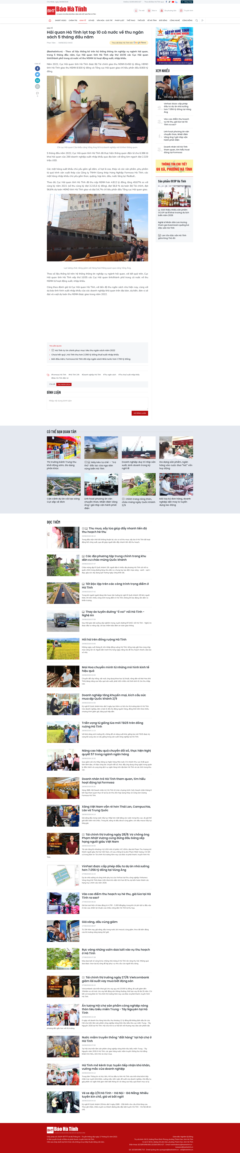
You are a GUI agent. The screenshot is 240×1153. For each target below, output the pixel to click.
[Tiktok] (169, 2)
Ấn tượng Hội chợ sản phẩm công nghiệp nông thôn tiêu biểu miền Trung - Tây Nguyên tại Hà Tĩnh (115, 1009)
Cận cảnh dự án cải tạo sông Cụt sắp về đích (63, 500)
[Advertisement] (97, 318)
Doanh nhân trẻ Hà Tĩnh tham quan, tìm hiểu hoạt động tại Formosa (177, 150)
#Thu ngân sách (109, 375)
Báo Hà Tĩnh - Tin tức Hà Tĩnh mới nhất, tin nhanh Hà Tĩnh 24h (72, 10)
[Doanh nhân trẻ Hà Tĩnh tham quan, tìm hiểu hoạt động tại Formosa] (63, 788)
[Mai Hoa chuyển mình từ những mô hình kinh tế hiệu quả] (63, 676)
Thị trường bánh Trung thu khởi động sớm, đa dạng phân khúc (61, 465)
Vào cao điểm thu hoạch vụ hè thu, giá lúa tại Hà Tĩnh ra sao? (176, 122)
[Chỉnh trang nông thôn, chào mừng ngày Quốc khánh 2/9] (139, 484)
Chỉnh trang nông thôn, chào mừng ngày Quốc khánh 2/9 (138, 502)
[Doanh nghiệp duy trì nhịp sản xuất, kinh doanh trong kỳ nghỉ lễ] (139, 447)
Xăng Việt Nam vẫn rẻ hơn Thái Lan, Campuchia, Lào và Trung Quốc (116, 808)
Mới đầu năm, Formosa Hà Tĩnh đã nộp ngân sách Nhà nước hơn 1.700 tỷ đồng (90, 359)
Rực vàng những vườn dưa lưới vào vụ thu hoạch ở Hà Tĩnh (116, 951)
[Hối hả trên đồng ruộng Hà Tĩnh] (63, 649)
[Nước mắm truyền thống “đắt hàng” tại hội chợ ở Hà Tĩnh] (63, 1046)
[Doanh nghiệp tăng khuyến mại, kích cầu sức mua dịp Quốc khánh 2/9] (63, 704)
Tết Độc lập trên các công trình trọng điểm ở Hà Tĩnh (115, 585)
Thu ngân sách (64, 384)
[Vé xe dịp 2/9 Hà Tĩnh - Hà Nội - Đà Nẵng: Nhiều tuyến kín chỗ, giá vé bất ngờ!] (63, 1102)
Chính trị (73, 20)
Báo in (154, 11)
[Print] (37, 86)
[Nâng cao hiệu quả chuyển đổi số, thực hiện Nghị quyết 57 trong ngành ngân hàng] (63, 760)
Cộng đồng (187, 20)
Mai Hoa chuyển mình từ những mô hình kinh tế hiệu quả (115, 669)
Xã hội (91, 20)
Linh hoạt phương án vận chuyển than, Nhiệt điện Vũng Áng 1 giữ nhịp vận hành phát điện (176, 135)
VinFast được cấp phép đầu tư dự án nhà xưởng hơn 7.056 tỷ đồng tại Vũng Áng (177, 108)
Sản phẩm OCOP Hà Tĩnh (172, 181)
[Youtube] (173, 2)
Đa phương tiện (170, 11)
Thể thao (131, 20)
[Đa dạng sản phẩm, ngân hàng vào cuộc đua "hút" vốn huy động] (176, 447)
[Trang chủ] (50, 20)
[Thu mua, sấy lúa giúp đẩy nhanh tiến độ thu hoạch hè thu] (63, 537)
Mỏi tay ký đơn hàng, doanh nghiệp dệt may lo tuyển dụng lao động (175, 501)
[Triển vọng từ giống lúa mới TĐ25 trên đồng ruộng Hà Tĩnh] (63, 732)
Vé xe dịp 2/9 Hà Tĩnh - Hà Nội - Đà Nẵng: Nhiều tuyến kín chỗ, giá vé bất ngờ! (115, 1094)
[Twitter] (37, 74)
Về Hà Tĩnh (152, 20)
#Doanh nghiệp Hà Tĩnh (91, 375)
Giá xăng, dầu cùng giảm (176, 97)
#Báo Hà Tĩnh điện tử (59, 378)
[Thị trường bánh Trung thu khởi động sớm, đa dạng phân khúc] (64, 447)
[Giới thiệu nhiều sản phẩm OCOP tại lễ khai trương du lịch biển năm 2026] (174, 196)
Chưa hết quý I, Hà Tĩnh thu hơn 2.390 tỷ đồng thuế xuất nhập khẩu (85, 354)
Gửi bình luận (140, 413)
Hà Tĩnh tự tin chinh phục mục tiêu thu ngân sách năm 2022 (84, 350)
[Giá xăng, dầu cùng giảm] (174, 87)
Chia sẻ (37, 64)
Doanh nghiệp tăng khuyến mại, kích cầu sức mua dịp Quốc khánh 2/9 (114, 697)
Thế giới (141, 20)
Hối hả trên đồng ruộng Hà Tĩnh (104, 640)
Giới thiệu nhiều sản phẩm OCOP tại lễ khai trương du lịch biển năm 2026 (173, 212)
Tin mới (141, 11)
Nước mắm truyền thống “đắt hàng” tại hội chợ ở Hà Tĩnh (117, 1039)
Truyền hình (188, 11)
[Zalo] (177, 2)
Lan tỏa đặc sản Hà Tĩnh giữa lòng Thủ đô (172, 237)
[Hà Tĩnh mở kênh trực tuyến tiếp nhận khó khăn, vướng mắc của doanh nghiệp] (63, 1074)
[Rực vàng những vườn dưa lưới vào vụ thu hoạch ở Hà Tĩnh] (63, 959)
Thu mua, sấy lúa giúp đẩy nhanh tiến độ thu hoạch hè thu (114, 530)
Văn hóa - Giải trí (104, 20)
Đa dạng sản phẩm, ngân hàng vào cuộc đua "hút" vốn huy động (175, 465)
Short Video (60, 20)
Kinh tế (83, 20)
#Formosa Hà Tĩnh (58, 375)
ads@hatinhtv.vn (186, 1150)
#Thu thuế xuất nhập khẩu (129, 375)
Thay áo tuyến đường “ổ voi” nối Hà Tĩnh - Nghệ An (113, 613)
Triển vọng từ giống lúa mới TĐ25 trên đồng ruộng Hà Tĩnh (112, 724)
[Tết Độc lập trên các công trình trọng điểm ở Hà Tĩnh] (63, 593)
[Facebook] (166, 2)
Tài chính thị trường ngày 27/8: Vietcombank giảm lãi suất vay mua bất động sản (115, 979)
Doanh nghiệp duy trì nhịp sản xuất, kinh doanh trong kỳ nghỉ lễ (139, 465)
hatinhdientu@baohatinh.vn (181, 1145)
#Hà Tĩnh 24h (74, 375)
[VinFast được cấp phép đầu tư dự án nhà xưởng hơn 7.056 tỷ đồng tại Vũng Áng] (63, 875)
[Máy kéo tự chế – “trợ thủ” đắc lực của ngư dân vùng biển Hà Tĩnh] (101, 447)
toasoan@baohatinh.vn (184, 1147)
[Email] (37, 80)
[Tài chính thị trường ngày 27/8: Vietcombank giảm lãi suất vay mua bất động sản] (63, 986)
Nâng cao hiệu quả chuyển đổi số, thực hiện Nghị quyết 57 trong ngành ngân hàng (116, 752)
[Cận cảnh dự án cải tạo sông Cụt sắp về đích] (64, 484)
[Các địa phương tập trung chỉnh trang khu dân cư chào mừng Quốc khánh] (63, 565)
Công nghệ (175, 20)
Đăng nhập (188, 2)
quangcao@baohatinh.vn (169, 1150)
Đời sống (163, 20)
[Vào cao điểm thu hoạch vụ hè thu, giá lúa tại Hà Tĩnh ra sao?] (63, 903)
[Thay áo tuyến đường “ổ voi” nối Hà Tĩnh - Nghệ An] (63, 621)
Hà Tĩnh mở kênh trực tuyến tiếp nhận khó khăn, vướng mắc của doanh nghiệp (116, 1067)
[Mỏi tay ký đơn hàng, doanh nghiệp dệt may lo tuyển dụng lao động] (176, 484)
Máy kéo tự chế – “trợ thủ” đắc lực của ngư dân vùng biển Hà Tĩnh (100, 465)
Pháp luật (119, 20)
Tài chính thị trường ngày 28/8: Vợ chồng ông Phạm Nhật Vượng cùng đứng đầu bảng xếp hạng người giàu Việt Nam (115, 838)
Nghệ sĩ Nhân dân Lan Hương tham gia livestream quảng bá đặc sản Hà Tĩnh (173, 225)
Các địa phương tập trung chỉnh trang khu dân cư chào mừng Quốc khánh (114, 558)
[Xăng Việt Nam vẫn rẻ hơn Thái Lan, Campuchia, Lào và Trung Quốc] (63, 816)
